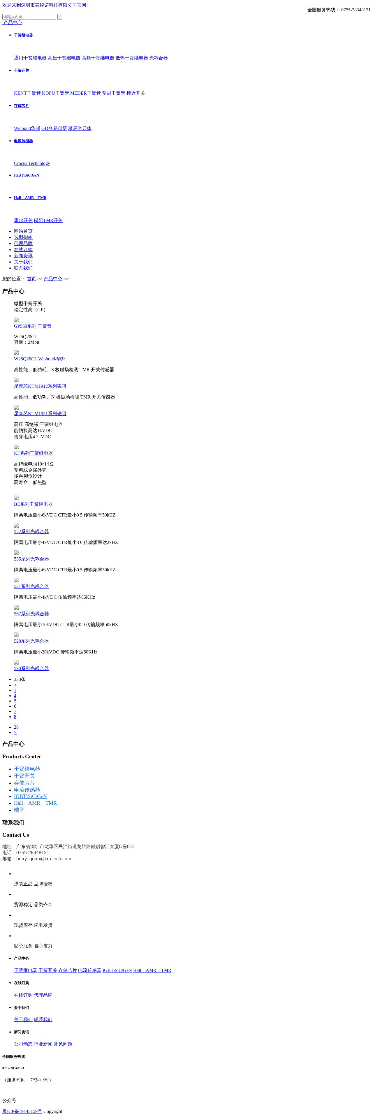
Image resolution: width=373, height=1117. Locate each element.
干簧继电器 (23, 35)
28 (16, 727)
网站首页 (23, 231)
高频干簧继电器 (98, 57)
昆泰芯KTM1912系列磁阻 (40, 386)
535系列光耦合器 (31, 558)
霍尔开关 (23, 220)
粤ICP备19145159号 (22, 1111)
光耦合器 (158, 57)
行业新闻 (43, 1044)
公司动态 (23, 1044)
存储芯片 (21, 105)
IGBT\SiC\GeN (26, 175)
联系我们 (23, 267)
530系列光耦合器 (31, 668)
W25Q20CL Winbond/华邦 (40, 358)
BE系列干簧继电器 (33, 504)
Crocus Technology (32, 163)
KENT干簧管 (27, 93)
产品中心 (53, 278)
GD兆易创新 (54, 128)
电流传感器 (23, 141)
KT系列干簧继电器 (33, 453)
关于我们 (23, 261)
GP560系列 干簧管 (33, 326)
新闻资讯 (23, 255)
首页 (31, 278)
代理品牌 (23, 243)
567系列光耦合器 (31, 613)
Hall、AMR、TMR (30, 197)
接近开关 (135, 93)
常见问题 (63, 1044)
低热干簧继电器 (131, 57)
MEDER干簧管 (85, 93)
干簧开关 (21, 70)
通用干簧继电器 (30, 57)
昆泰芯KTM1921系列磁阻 (40, 413)
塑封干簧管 (113, 93)
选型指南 (23, 237)
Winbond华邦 (27, 128)
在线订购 (23, 249)
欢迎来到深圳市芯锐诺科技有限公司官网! (45, 5)
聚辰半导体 (80, 128)
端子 (19, 810)
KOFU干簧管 (55, 93)
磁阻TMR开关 (48, 220)
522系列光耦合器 (31, 531)
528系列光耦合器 (31, 641)
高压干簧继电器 (64, 57)
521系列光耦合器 (31, 586)
